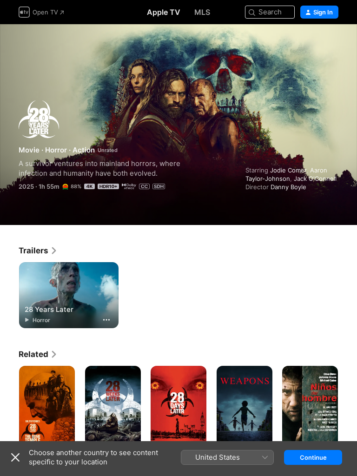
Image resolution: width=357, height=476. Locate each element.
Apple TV (163, 12)
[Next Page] (347, 408)
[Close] (15, 457)
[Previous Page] (9, 408)
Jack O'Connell (315, 178)
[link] (38, 250)
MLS (202, 12)
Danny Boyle (288, 187)
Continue (313, 457)
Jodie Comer (288, 170)
